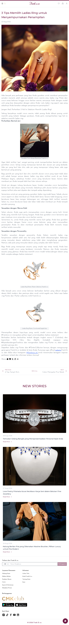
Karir (23, 582)
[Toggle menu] (2, 3)
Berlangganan (62, 564)
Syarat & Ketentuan (7, 585)
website (58, 350)
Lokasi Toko (25, 573)
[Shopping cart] (63, 3)
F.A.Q (3, 582)
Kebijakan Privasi (7, 588)
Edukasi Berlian (6, 576)
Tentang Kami (26, 579)
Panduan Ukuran (6, 579)
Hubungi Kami (6, 573)
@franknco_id (32, 353)
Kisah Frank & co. (27, 576)
